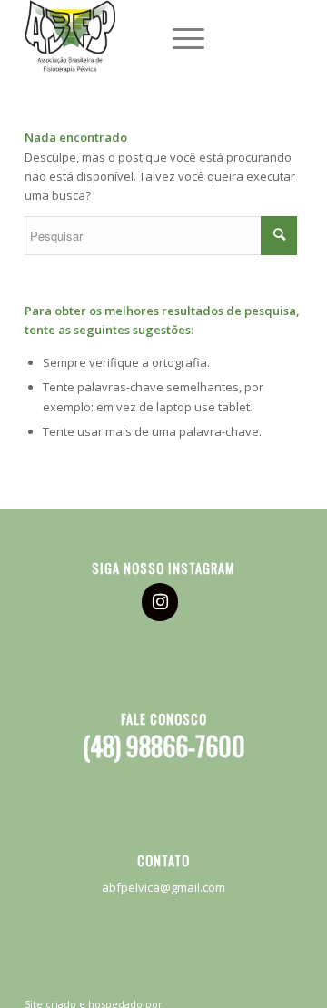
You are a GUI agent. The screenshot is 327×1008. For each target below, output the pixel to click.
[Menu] (179, 36)
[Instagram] (160, 602)
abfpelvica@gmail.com (163, 887)
